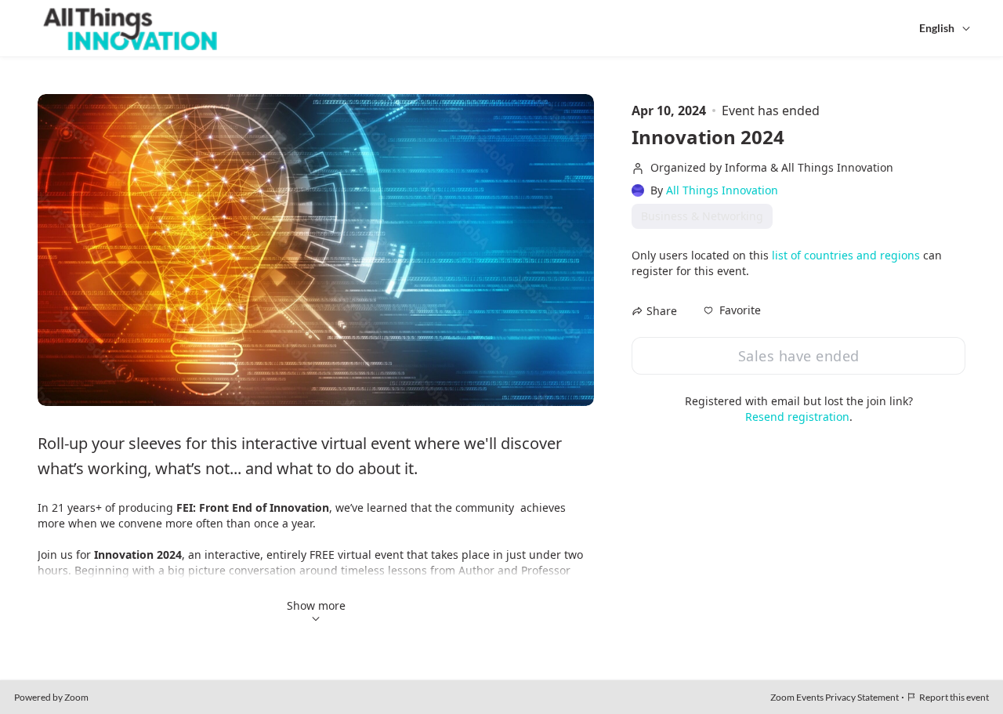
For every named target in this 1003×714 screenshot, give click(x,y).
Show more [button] (316, 605)
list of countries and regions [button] (846, 255)
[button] (732, 310)
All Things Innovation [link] (722, 190)
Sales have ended (799, 355)
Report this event (954, 697)
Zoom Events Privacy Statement (834, 697)
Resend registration (797, 416)
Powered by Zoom (51, 697)
